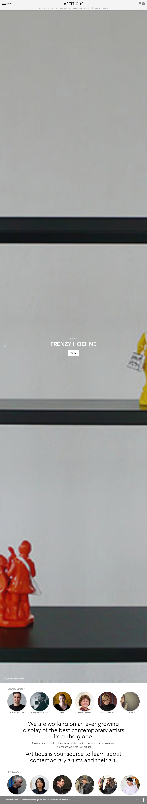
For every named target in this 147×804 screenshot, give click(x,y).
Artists (42, 8)
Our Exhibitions (75, 8)
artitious (73, 3)
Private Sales (61, 8)
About (86, 8)
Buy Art (51, 8)
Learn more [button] (74, 800)
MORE (74, 353)
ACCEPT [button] (136, 800)
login (105, 8)
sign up (98, 8)
